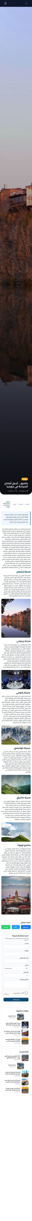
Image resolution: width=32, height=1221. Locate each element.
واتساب (5, 927)
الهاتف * (26, 951)
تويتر (15, 927)
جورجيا (14, 504)
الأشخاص (26, 972)
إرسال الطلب (16, 999)
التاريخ (27, 965)
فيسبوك (25, 927)
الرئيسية (27, 504)
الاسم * (26, 943)
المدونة (21, 504)
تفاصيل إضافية (24, 979)
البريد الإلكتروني (24, 958)
